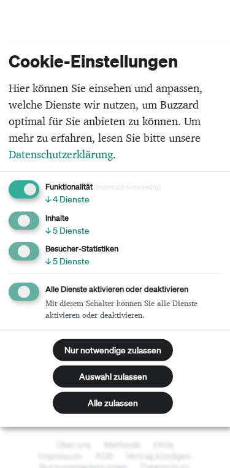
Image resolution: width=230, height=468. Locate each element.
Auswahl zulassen (113, 376)
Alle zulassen (113, 403)
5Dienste (67, 230)
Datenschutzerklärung (61, 154)
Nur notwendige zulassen (112, 350)
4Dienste (67, 199)
